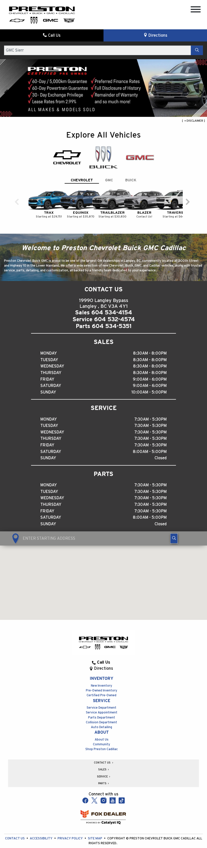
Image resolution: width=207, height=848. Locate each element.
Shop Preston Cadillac (101, 749)
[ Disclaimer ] (193, 120)
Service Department (101, 707)
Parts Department (101, 717)
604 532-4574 (114, 319)
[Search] (197, 50)
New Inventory (101, 685)
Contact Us (15, 838)
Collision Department (101, 722)
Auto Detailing (101, 727)
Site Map (95, 838)
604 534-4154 (111, 312)
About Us (102, 739)
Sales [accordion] (102, 769)
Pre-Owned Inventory (101, 690)
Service (101, 701)
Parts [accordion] (102, 783)
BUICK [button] (130, 180)
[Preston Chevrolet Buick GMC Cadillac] (42, 14)
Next (201, 92)
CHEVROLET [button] (82, 180)
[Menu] (195, 10)
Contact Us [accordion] (102, 763)
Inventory (101, 679)
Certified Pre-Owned (101, 695)
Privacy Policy (71, 838)
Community (101, 744)
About (101, 732)
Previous (6, 92)
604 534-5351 (112, 326)
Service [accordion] (103, 776)
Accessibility (41, 838)
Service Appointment (101, 712)
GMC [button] (109, 180)
